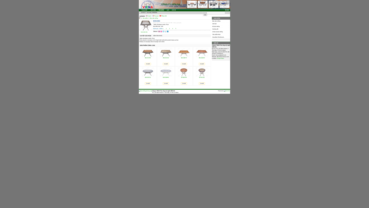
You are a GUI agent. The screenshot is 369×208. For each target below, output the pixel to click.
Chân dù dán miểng (217, 31)
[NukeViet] (227, 90)
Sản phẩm (145, 18)
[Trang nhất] (139, 18)
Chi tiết (148, 64)
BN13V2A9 (166, 58)
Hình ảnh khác (157, 35)
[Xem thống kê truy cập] (145, 91)
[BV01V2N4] (146, 30)
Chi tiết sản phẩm (145, 35)
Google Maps (220, 58)
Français (156, 16)
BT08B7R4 (184, 77)
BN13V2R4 (148, 58)
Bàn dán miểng (154, 18)
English (149, 16)
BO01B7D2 (148, 77)
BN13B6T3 (184, 58)
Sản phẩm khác (216, 34)
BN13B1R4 (202, 58)
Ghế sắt (214, 23)
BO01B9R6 (166, 77)
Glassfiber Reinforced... (218, 37)
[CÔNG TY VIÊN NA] (147, 4)
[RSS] (227, 10)
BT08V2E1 (202, 77)
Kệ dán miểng (216, 26)
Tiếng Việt (164, 16)
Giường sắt (215, 29)
